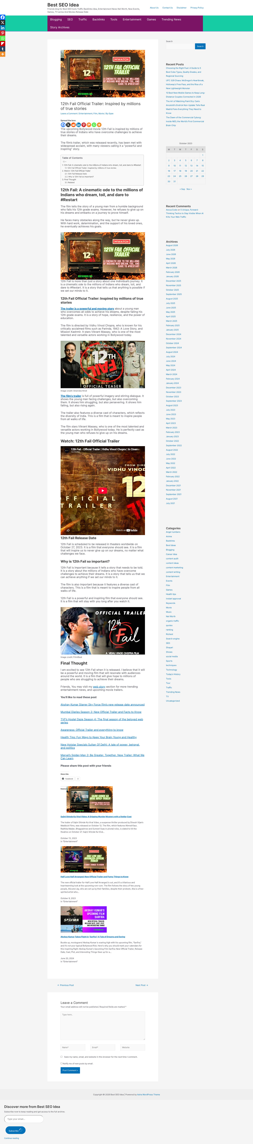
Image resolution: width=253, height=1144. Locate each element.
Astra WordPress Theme (148, 1094)
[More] (99, 125)
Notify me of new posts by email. (78, 1063)
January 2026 (172, 276)
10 (175, 165)
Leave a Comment (69, 113)
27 (191, 176)
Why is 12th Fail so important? (81, 177)
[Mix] (89, 125)
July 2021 (170, 503)
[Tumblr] (2, 49)
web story (99, 686)
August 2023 (172, 405)
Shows (169, 652)
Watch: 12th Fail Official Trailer (77, 171)
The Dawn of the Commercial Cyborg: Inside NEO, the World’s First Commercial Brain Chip (185, 121)
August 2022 (172, 450)
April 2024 (171, 370)
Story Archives (59, 27)
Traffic (82, 19)
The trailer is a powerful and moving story (87, 308)
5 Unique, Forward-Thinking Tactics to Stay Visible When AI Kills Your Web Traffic (184, 213)
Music (169, 612)
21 (197, 171)
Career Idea (171, 554)
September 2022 (174, 445)
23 (169, 176)
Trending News (171, 19)
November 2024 (173, 338)
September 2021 (173, 494)
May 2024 (170, 365)
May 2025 (170, 312)
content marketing (174, 567)
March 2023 (171, 427)
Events (169, 581)
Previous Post (65, 985)
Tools (113, 19)
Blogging (56, 19)
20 (191, 171)
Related (71, 182)
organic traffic (172, 621)
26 (186, 176)
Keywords (170, 603)
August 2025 (172, 298)
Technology (171, 669)
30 (169, 181)
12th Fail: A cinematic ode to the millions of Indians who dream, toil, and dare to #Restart (102, 165)
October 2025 (172, 290)
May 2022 (170, 463)
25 (180, 176)
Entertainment (132, 19)
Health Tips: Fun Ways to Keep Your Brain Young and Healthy (99, 737)
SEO (70, 19)
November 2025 (173, 285)
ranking (169, 629)
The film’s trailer (71, 396)
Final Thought (70, 179)
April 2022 (171, 467)
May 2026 (170, 258)
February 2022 (173, 476)
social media (172, 656)
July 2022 (170, 454)
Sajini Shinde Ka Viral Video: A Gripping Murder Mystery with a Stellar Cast (96, 816)
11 (180, 165)
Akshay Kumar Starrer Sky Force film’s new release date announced (103, 704)
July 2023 (170, 410)
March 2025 (171, 321)
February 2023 (173, 432)
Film (95, 113)
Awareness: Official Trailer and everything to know (92, 729)
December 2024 (173, 334)
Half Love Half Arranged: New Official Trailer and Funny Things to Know (94, 876)
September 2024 (174, 347)
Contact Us (167, 7)
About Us (154, 7)
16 (169, 171)
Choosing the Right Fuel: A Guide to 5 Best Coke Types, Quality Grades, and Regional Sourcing (183, 72)
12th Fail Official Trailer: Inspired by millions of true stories (91, 168)
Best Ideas (171, 545)
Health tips (171, 594)
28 (197, 176)
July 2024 (170, 356)
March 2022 (171, 472)
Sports (169, 661)
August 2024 (172, 352)
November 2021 (173, 490)
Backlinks (99, 19)
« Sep (182, 189)
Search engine (173, 638)
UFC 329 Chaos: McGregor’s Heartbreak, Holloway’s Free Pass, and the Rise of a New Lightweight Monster (185, 84)
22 (202, 171)
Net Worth (171, 616)
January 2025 (172, 330)
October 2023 (172, 396)
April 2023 (171, 423)
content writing (173, 572)
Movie (101, 113)
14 (197, 165)
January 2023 (172, 436)
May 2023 (170, 418)
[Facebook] (63, 125)
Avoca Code (171, 210)
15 (203, 165)
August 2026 (172, 245)
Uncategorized (173, 701)
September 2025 (174, 294)
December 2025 (173, 281)
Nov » (189, 189)
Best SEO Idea (63, 5)
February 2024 (173, 379)
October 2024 (172, 343)
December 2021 (173, 485)
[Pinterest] (83, 125)
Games (151, 19)
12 (186, 165)
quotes (169, 625)
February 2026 (173, 272)
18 (180, 171)
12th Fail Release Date (77, 174)
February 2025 (173, 325)
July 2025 (170, 303)
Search (169, 41)
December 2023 (173, 387)
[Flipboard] (2, 43)
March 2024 (171, 374)
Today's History (173, 674)
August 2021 (172, 499)
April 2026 (171, 263)
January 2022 (172, 481)
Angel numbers (173, 532)
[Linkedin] (78, 125)
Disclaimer (182, 7)
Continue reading (11, 1138)
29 (202, 176)
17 (175, 171)
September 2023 (174, 401)
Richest (169, 634)
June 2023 (171, 414)
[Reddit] (73, 125)
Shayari (169, 647)
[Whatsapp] (94, 125)
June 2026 (171, 254)
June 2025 (171, 307)
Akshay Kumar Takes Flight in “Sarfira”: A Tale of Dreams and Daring (93, 936)
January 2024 (172, 383)
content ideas (172, 563)
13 (191, 165)
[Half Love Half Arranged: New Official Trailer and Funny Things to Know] (84, 859)
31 (174, 181)
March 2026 (171, 267)
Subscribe (14, 1131)
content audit (172, 558)
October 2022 (172, 441)
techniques (171, 665)
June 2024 (171, 361)
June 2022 (171, 458)
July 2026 (170, 250)
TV (167, 696)
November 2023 (173, 392)
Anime (169, 536)
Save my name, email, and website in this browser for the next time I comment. (100, 1057)
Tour (168, 683)
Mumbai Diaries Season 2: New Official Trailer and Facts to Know (101, 712)
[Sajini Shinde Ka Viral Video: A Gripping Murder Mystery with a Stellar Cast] (90, 799)
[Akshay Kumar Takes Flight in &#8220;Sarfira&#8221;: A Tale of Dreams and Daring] (84, 919)
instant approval (173, 598)
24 (174, 176)
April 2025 (171, 316)
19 (186, 171)
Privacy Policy (197, 7)
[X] (68, 125)
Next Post (142, 985)
